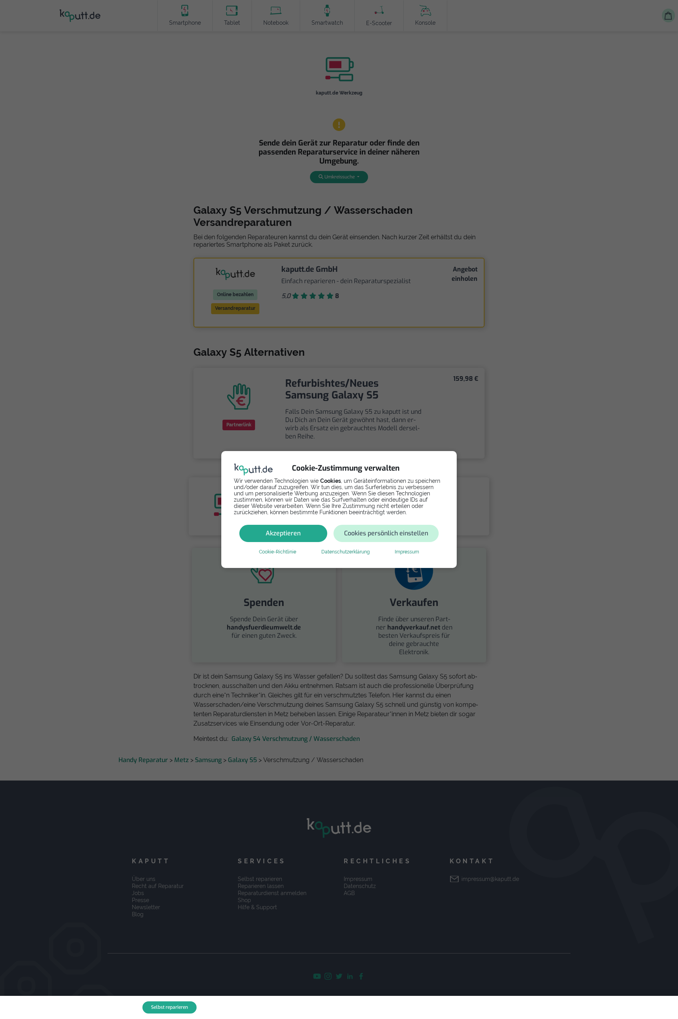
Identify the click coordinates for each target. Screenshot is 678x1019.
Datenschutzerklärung (345, 552)
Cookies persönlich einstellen (386, 533)
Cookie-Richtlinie (277, 552)
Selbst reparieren (169, 1007)
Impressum (407, 552)
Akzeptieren (283, 533)
